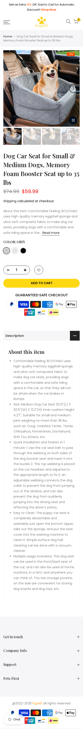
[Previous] (9, 88)
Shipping (9, 201)
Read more (51, 233)
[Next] (73, 88)
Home (7, 37)
